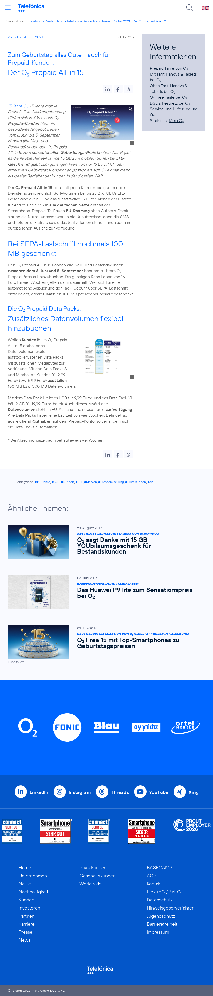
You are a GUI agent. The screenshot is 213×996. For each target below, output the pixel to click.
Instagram (80, 792)
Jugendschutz (161, 916)
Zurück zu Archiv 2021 (25, 37)
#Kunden (67, 482)
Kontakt (154, 884)
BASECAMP (159, 868)
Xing (194, 792)
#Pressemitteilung (111, 482)
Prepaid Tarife (162, 68)
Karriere (27, 924)
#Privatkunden (135, 482)
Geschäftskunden (97, 876)
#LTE (79, 482)
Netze (25, 884)
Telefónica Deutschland (46, 21)
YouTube (158, 792)
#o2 (150, 482)
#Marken (90, 482)
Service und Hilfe (165, 108)
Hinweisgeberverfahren (171, 908)
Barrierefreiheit (162, 924)
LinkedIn (39, 792)
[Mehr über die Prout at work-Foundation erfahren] (192, 831)
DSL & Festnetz (164, 103)
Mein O (176, 120)
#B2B (55, 482)
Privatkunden (92, 868)
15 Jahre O (18, 106)
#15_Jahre (42, 482)
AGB (152, 876)
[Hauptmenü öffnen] (8, 8)
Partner (26, 916)
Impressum (158, 932)
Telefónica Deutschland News (88, 21)
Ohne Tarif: (159, 85)
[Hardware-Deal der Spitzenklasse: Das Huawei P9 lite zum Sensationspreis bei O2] (104, 592)
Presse (25, 932)
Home (25, 868)
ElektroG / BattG (164, 892)
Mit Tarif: (157, 74)
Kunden (26, 900)
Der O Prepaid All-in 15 (150, 21)
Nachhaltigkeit (33, 892)
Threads (120, 792)
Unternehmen (33, 876)
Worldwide (90, 884)
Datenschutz (160, 900)
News (24, 940)
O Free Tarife (162, 97)
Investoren (29, 908)
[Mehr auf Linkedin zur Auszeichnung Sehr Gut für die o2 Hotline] (99, 831)
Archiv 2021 (121, 21)
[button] (107, 89)
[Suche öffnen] (189, 8)
